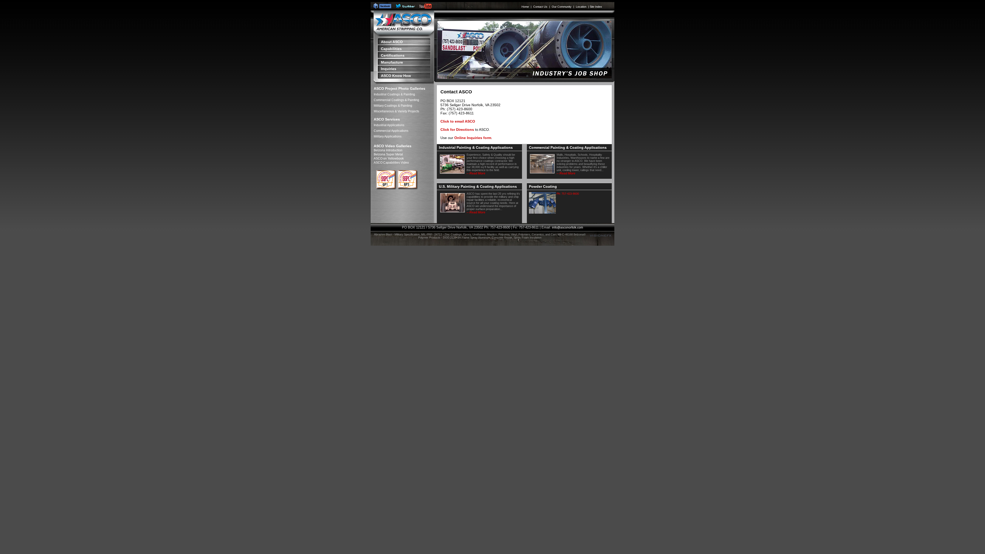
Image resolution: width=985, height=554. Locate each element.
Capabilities (391, 49)
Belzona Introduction (388, 150)
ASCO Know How (396, 76)
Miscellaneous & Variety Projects (396, 111)
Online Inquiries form (472, 138)
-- (476, 173)
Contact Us (540, 6)
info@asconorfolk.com (567, 227)
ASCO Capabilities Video (391, 162)
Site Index (596, 6)
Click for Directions (457, 129)
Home (525, 6)
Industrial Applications (389, 125)
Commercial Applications (391, 131)
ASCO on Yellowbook (389, 158)
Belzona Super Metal (388, 154)
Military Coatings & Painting (393, 105)
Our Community (562, 6)
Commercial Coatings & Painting (396, 100)
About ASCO (392, 42)
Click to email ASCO (457, 121)
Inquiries (388, 69)
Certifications (393, 55)
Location (581, 6)
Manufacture (392, 62)
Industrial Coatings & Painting (394, 94)
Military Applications (387, 136)
